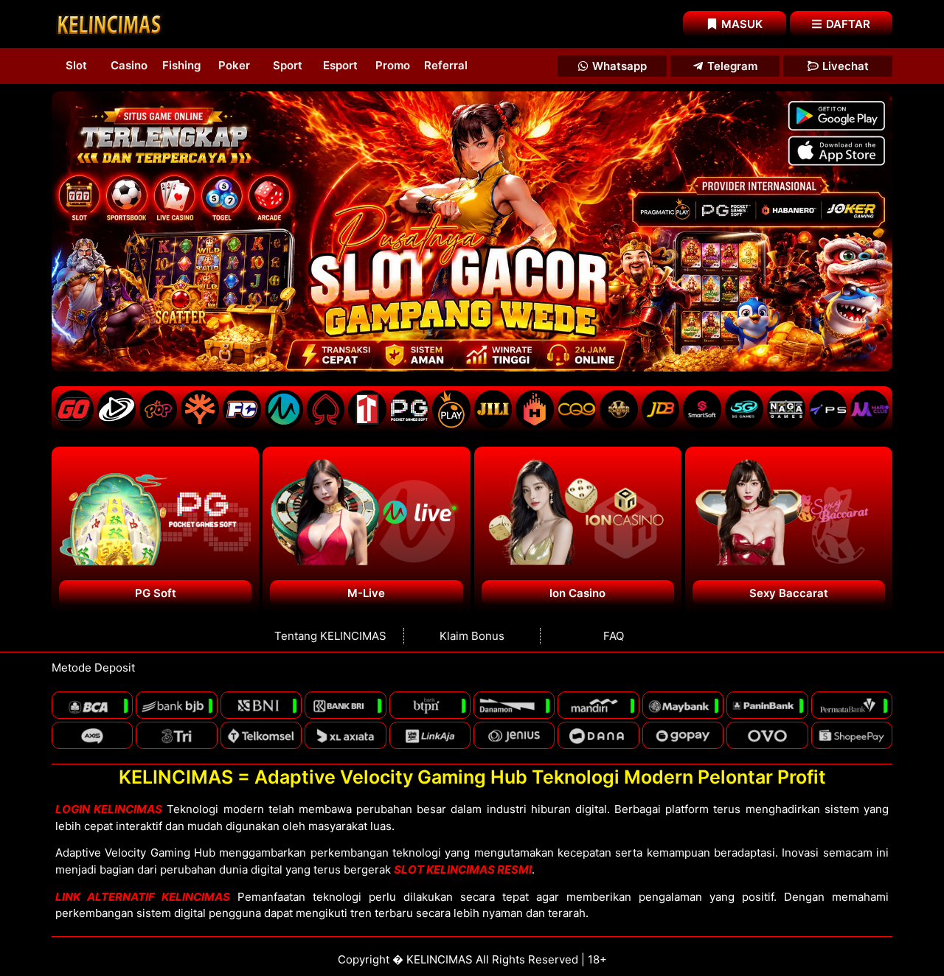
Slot (76, 65)
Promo (392, 65)
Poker (234, 65)
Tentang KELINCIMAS (330, 636)
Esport (340, 65)
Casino (129, 65)
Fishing (181, 65)
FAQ (613, 636)
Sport (287, 65)
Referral (446, 65)
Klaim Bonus (472, 636)
